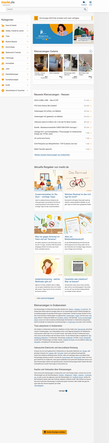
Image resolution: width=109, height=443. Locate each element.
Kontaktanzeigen (12, 80)
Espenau (81, 375)
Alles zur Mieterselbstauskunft (74, 237)
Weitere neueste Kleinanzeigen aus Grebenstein (52, 155)
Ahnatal (61, 375)
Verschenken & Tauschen (15, 90)
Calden (75, 375)
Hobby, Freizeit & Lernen (15, 31)
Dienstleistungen (12, 74)
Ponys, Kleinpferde (85, 338)
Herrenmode (77, 357)
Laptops (51, 353)
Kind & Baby (10, 47)
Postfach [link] (84, 5)
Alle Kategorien (39, 385)
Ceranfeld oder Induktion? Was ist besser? (76, 280)
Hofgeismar (68, 375)
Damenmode (66, 357)
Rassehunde (81, 329)
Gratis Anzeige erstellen (56, 432)
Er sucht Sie (84, 309)
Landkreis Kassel (77, 377)
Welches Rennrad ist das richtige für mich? (78, 195)
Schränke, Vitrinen (62, 318)
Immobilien (10, 63)
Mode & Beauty (11, 42)
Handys (84, 351)
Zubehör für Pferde (68, 340)
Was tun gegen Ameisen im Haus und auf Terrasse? (47, 237)
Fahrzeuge (10, 58)
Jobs (7, 69)
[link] (41, 66)
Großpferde (69, 338)
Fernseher (60, 353)
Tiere (7, 36)
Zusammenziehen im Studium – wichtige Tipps (46, 195)
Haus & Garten (11, 25)
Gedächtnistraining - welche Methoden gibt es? (47, 280)
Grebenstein (71, 322)
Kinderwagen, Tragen (72, 315)
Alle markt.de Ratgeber (45, 298)
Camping (77, 309)
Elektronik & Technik (13, 52)
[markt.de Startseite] (7, 2)
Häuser (71, 309)
